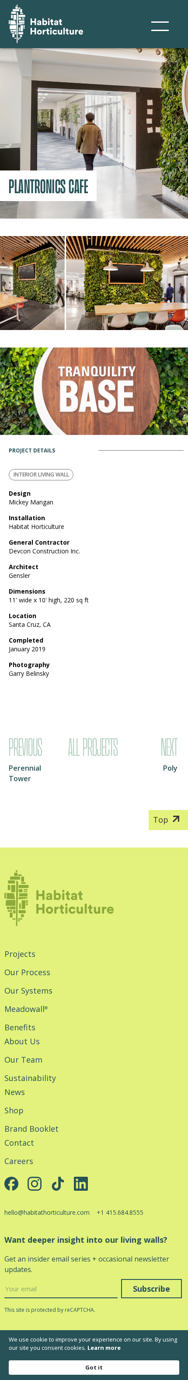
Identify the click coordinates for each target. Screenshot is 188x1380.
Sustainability (30, 1078)
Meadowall (26, 1009)
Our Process (27, 972)
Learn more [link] (104, 1348)
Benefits (19, 1027)
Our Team (23, 1059)
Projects (19, 954)
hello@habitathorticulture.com (47, 1212)
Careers (18, 1161)
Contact (19, 1142)
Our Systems (28, 990)
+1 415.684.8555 (120, 1212)
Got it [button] (94, 1367)
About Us (22, 1041)
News (14, 1092)
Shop (14, 1110)
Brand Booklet (31, 1128)
